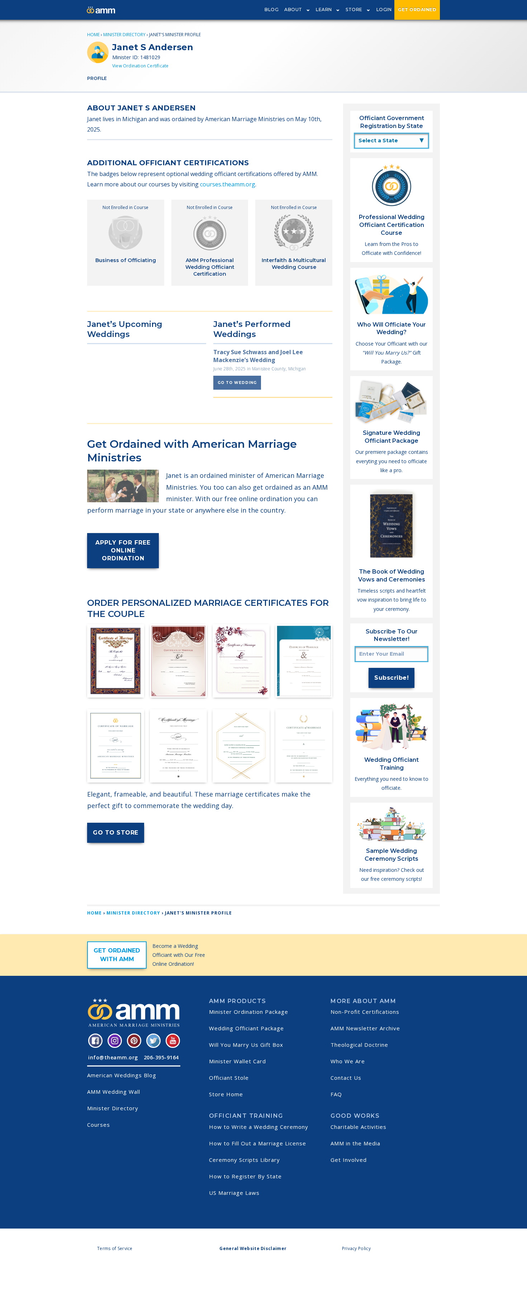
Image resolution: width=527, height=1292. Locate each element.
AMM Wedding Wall (113, 1091)
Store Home (226, 1094)
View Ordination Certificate (140, 66)
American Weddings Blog (121, 1075)
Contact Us (346, 1077)
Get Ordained (417, 9)
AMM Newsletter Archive (365, 1028)
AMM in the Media (355, 1143)
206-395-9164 (161, 1057)
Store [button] (354, 9)
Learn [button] (324, 9)
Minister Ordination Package (248, 1011)
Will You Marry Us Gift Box (246, 1044)
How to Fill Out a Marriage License (257, 1143)
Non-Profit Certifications (365, 1011)
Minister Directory (124, 35)
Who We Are (348, 1061)
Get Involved (349, 1159)
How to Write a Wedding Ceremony (258, 1126)
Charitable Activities (358, 1126)
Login (384, 9)
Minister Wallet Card (237, 1061)
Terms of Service (115, 1248)
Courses (98, 1124)
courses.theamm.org (227, 184)
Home (93, 35)
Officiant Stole (229, 1077)
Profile (97, 78)
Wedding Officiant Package (246, 1028)
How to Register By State (245, 1176)
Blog (272, 9)
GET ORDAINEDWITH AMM (117, 955)
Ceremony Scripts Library (244, 1159)
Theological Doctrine (359, 1044)
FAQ (336, 1094)
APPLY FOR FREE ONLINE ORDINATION (123, 550)
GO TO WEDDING (237, 382)
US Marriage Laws (234, 1192)
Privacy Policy (356, 1248)
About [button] (293, 9)
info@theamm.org (113, 1057)
